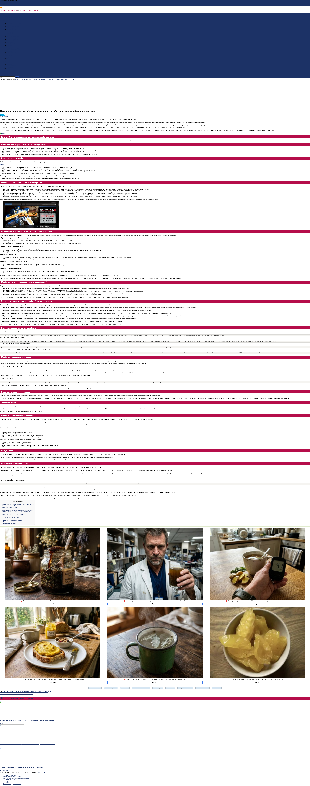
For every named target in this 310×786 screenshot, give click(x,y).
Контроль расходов (11, 30)
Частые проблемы (11, 65)
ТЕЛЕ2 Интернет (11, 19)
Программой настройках (63, 79)
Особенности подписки (13, 48)
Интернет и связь (8, 55)
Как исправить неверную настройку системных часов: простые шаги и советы (27, 744)
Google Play (6, 54)
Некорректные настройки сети (10, 523)
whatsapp (8, 60)
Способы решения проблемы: (9, 507)
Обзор (5, 71)
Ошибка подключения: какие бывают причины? (14, 508)
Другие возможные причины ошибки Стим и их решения (16, 513)
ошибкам (24, 79)
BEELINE (6, 13)
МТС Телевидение (11, 29)
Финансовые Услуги (12, 32)
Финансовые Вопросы (12, 39)
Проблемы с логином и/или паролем (11, 516)
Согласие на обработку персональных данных (16, 778)
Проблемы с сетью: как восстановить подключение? (15, 511)
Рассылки (9, 51)
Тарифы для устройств (12, 36)
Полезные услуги (11, 52)
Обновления (9, 67)
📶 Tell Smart (3, 7)
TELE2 (5, 16)
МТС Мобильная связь (12, 26)
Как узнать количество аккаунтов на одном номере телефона (21, 767)
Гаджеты (5, 61)
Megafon (5, 20)
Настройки (9, 70)
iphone (8, 68)
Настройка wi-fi (10, 44)
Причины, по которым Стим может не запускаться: (15, 505)
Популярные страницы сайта (11, 781)
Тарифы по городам (11, 38)
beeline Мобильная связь (13, 14)
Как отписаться (7, 46)
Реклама (5, 3)
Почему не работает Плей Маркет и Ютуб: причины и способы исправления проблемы (24, 692)
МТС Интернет (10, 28)
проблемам (42, 79)
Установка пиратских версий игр (10, 517)
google (8, 57)
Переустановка (6, 521)
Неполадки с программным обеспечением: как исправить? (17, 510)
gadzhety (2, 115)
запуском (16, 79)
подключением (33, 79)
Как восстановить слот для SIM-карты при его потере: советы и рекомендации (27, 720)
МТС (4, 25)
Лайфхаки (9, 45)
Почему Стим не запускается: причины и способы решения (17, 504)
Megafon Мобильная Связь (13, 23)
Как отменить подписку (13, 49)
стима (74, 79)
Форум (5, 73)
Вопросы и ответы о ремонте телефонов (12, 514)
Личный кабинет (11, 42)
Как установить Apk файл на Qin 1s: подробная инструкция (16, 694)
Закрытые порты (6, 519)
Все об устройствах (11, 62)
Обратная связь (7, 5)
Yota (4, 35)
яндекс (8, 58)
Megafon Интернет (11, 22)
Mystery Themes (41, 772)
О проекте (6, 782)
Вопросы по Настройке (12, 41)
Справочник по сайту (9, 779)
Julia (7, 116)
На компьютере (10, 64)
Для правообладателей (9, 775)
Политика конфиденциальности (12, 776)
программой (51, 79)
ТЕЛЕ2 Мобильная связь (13, 17)
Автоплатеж (9, 33)
